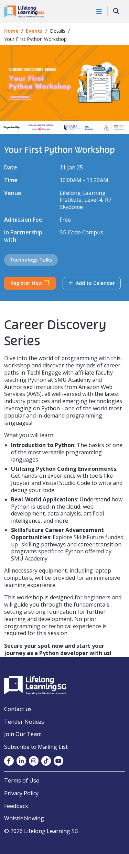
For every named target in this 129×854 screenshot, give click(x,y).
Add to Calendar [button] (94, 283)
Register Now (26, 283)
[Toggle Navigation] (99, 11)
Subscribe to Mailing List (36, 747)
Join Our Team (23, 734)
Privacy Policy (21, 793)
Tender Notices (24, 721)
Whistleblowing (24, 818)
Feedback (16, 806)
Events (34, 30)
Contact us (18, 709)
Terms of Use (21, 780)
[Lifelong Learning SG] (35, 684)
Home (11, 30)
